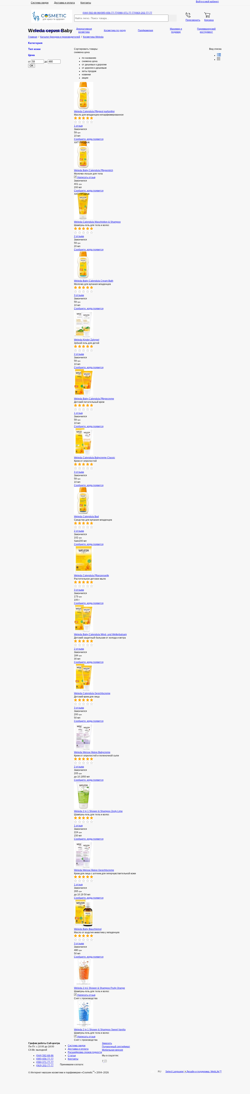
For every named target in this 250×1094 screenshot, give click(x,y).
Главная (32, 37)
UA (152, 1071)
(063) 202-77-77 (143, 13)
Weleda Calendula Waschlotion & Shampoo (97, 222)
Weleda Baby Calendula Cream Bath (93, 280)
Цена (31, 55)
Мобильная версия (112, 1050)
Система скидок (39, 2)
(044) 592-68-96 (91, 13)
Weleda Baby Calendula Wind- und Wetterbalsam (100, 634)
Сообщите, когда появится (89, 139)
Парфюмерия (145, 30)
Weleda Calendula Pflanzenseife (91, 575)
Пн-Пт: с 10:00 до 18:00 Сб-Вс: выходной (44, 1046)
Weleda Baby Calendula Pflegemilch (93, 170)
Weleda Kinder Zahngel (86, 339)
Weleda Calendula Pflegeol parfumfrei (94, 111)
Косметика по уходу (115, 30)
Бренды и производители (48, 30)
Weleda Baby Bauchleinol (88, 929)
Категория (35, 42)
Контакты (85, 2)
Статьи (72, 1055)
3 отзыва (79, 295)
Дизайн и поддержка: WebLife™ (204, 1071)
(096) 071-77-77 (126, 13)
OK (31, 65)
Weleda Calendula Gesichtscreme (92, 693)
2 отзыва (79, 236)
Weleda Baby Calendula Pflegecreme (94, 398)
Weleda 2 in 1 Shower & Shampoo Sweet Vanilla (100, 1029)
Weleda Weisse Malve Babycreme (92, 752)
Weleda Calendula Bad (86, 516)
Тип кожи (34, 49)
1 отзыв (78, 126)
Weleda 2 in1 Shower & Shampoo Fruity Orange (99, 988)
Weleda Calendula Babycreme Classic (94, 457)
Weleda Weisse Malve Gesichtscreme (94, 870)
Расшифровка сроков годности (85, 1052)
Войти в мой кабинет (207, 1)
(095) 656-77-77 (108, 13)
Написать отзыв (86, 177)
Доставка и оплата (64, 2)
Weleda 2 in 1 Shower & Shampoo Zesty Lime (98, 811)
